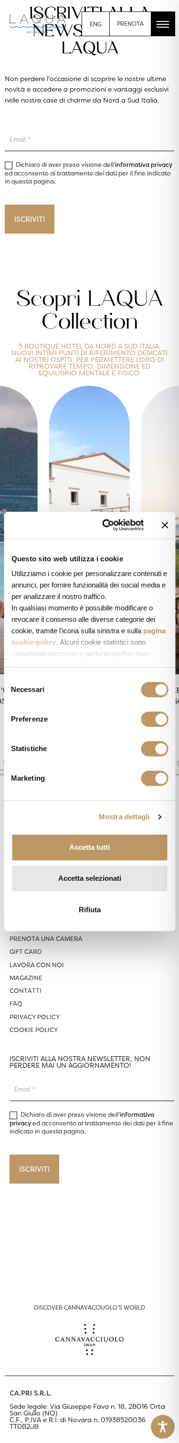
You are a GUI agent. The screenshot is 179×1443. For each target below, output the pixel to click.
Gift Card (26, 952)
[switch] (154, 719)
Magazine (26, 978)
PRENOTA (130, 24)
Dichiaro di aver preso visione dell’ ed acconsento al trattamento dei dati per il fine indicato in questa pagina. (88, 173)
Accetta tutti (89, 847)
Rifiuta (90, 910)
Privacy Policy (35, 1017)
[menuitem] (95, 24)
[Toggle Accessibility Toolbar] (163, 1427)
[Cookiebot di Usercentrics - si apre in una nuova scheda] (107, 525)
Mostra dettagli (124, 817)
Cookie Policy (34, 1030)
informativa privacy (143, 164)
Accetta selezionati (89, 878)
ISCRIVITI (29, 219)
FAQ (16, 1004)
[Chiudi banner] (164, 525)
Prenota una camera (46, 939)
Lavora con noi (37, 965)
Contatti (26, 991)
